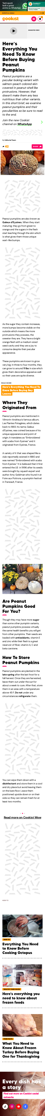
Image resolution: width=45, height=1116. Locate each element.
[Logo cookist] (10, 19)
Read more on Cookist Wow (22, 817)
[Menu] (33, 18)
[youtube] (18, 1106)
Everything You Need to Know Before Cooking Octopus (20, 948)
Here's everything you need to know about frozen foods (21, 998)
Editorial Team (10, 140)
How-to (5, 900)
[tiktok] (5, 1106)
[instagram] (12, 1106)
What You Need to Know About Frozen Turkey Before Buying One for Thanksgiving (20, 1050)
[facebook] (25, 1106)
